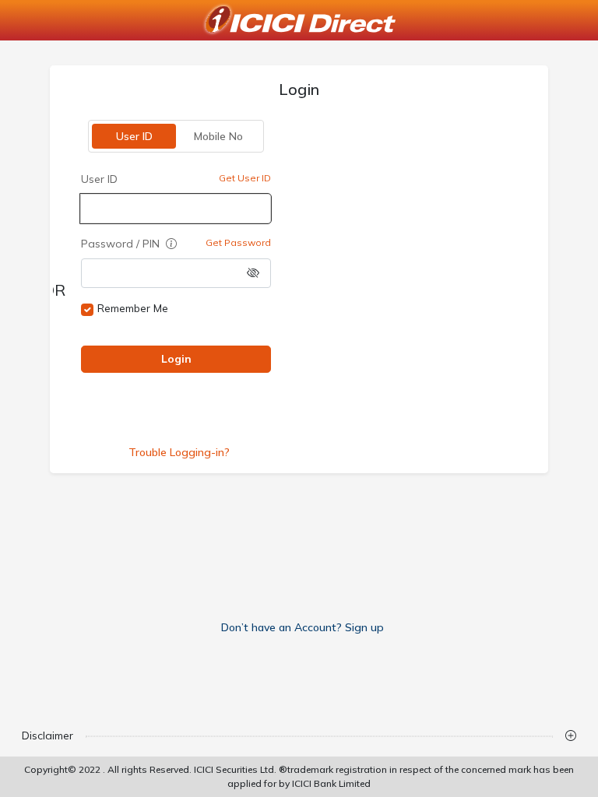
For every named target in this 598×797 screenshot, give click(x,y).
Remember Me (132, 308)
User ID (134, 136)
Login (176, 359)
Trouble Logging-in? (179, 452)
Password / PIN (122, 244)
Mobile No (218, 136)
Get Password (238, 242)
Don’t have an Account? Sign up (302, 627)
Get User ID (245, 178)
